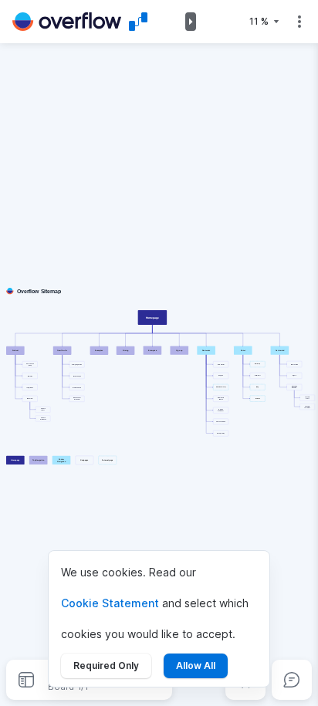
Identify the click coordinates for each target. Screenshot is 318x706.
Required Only (106, 665)
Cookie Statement (110, 603)
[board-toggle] (26, 679)
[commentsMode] (291, 679)
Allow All (195, 665)
